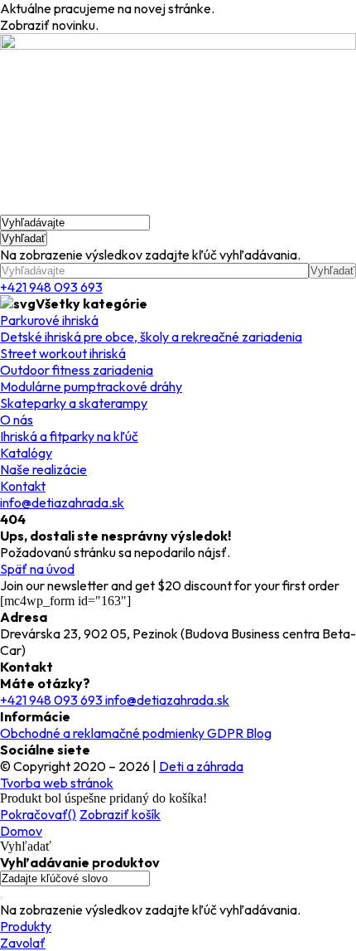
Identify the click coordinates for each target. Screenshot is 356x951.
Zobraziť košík (120, 814)
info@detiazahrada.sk (62, 502)
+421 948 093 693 (51, 287)
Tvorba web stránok (56, 782)
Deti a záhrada (201, 766)
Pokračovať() (38, 814)
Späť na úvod (37, 568)
